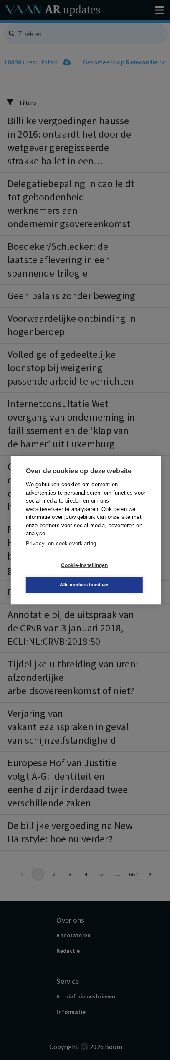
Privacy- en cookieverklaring (61, 543)
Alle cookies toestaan (84, 584)
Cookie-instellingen (84, 565)
